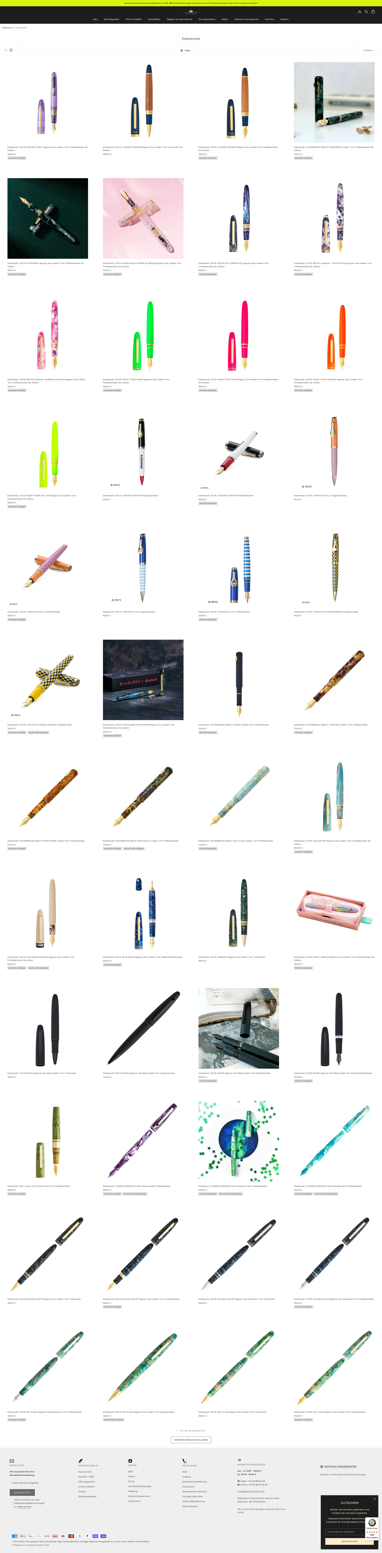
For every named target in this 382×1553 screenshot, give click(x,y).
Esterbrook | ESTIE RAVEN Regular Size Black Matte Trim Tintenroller (41, 1073)
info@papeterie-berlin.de (251, 1491)
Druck (131, 1481)
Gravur (131, 1476)
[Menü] (377, 1519)
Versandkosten (71, 1541)
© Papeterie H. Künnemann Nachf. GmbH (30, 1545)
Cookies (186, 1476)
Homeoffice (154, 19)
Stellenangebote (87, 1496)
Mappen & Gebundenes (179, 19)
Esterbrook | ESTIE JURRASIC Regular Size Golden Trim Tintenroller (231, 957)
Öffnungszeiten (86, 1481)
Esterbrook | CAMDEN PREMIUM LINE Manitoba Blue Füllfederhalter (328, 1186)
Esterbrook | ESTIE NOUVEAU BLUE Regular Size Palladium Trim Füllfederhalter (334, 1299)
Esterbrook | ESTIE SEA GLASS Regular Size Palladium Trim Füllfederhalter (44, 1412)
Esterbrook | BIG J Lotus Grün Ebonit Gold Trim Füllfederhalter (38, 1186)
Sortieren (368, 50)
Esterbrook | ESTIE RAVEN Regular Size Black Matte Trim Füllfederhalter (234, 1073)
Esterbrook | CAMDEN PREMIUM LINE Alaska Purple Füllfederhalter (136, 1186)
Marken (285, 19)
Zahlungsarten (190, 1506)
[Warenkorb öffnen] (373, 11)
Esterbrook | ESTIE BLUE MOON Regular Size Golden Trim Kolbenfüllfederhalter (142, 957)
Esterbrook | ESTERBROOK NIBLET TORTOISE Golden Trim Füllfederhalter (331, 725)
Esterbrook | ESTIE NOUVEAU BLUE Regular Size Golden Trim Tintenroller (44, 1299)
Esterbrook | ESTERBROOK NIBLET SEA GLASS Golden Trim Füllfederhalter (235, 841)
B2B (130, 1471)
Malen (225, 19)
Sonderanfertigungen (140, 1486)
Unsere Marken (86, 1486)
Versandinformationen (194, 1491)
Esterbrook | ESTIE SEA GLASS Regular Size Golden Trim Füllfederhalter (329, 1412)
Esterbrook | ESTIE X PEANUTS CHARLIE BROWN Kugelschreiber (326, 612)
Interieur (269, 19)
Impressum (188, 1486)
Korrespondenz (207, 19)
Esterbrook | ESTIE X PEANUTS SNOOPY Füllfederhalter (226, 495)
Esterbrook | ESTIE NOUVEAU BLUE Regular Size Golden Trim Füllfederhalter (141, 1299)
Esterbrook (21, 27)
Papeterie (7, 27)
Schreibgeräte (111, 19)
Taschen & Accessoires (246, 19)
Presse (82, 1491)
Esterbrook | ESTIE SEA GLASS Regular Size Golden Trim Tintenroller (232, 1412)
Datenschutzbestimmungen (351, 1474)
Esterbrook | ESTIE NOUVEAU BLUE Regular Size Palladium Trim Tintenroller (236, 1299)
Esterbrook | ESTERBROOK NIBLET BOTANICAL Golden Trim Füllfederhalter (140, 841)
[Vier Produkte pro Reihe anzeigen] (11, 50)
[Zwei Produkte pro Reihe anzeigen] (6, 50)
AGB (184, 1471)
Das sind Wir (85, 1471)
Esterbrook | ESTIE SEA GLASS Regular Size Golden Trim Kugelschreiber (139, 1412)
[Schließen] (374, 1498)
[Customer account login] (359, 11)
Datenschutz (24, 1506)
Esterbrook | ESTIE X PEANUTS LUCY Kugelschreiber (129, 612)
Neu (95, 19)
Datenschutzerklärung (194, 1481)
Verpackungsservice (139, 1496)
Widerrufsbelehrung (193, 1501)
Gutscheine (134, 1501)
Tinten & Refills (133, 19)
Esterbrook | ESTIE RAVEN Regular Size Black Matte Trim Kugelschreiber (139, 1073)
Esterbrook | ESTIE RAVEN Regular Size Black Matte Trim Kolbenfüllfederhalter (333, 1073)
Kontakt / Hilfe (86, 1476)
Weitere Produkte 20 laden (191, 1440)
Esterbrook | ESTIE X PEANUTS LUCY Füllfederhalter (224, 612)
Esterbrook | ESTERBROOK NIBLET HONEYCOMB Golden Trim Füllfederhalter (46, 841)
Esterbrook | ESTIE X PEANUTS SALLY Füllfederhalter (33, 612)
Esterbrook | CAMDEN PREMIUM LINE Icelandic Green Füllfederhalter (232, 1186)
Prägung (132, 1491)
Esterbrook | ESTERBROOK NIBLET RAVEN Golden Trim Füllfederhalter (233, 725)
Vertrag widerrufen (192, 1496)
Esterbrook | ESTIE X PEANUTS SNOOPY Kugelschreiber (130, 495)
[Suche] (366, 11)
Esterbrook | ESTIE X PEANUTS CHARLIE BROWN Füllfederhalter (39, 725)
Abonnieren (349, 1541)
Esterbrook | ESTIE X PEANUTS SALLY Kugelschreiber (320, 495)
